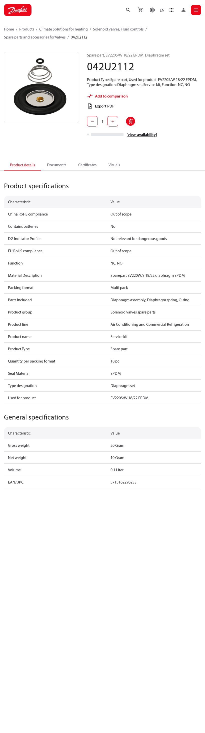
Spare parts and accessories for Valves (35, 37)
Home (9, 29)
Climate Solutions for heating (63, 29)
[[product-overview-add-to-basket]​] (130, 121)
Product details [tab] (22, 164)
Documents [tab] (56, 164)
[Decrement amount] (92, 121)
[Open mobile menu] (196, 10)
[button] (156, 10)
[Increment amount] (113, 121)
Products (26, 29)
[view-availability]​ (141, 134)
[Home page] (18, 10)
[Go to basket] (140, 10)
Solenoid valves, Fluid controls (118, 29)
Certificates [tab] (87, 164)
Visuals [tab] (114, 164)
